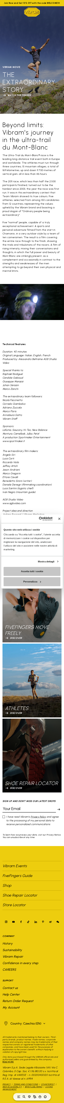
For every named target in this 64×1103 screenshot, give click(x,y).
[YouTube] (13, 921)
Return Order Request (17, 1001)
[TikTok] (28, 921)
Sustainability (12, 950)
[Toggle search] (24, 1097)
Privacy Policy (38, 816)
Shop (6, 885)
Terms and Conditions (26, 1084)
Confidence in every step (20, 963)
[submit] (59, 809)
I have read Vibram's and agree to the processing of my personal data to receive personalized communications (32, 820)
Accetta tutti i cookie (32, 571)
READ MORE (8, 1062)
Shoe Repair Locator (19, 895)
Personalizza (30, 581)
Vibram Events (14, 866)
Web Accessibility (12, 1087)
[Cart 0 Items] (40, 1097)
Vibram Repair (12, 956)
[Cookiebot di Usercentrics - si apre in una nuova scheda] (40, 519)
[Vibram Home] (32, 12)
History (7, 943)
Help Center (11, 994)
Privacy (6, 1084)
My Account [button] (11, 1007)
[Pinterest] (43, 921)
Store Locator (14, 905)
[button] (24, 1023)
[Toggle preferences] (45, 1097)
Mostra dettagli (46, 561)
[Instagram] (6, 921)
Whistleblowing (33, 1087)
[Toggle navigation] (19, 1097)
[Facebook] (21, 921)
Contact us (10, 988)
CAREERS (9, 969)
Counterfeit (48, 1084)
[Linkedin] (35, 921)
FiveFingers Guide (17, 875)
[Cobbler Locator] (35, 1097)
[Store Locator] (29, 1097)
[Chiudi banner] (59, 519)
